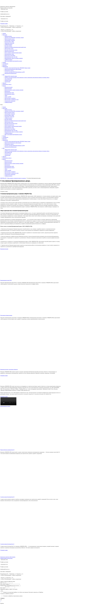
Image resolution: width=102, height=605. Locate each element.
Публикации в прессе (9, 70)
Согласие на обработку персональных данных (13, 595)
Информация (5, 66)
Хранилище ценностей (9, 43)
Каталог (4, 85)
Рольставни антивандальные (6, 315)
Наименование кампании (5, 585)
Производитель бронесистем (10, 73)
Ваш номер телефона (5, 584)
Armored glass (7, 81)
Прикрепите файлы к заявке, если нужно (8, 589)
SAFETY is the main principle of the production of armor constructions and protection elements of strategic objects (27, 77)
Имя (1, 582)
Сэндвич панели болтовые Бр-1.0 (7, 544)
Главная (4, 33)
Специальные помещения (10, 100)
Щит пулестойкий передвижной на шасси (13, 61)
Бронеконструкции (8, 87)
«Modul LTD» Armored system (11, 76)
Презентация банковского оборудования (13, 69)
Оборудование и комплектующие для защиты (16, 178)
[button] (30, 104)
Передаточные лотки (9, 48)
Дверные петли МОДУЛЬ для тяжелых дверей (14, 37)
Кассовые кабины (8, 45)
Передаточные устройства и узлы (11, 99)
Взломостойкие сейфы (9, 41)
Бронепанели (7, 91)
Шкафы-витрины (8, 36)
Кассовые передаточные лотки (11, 49)
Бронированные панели (9, 94)
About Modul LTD (8, 78)
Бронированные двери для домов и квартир (14, 58)
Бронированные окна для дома (11, 56)
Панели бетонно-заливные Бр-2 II (7, 449)
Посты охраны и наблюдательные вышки (13, 52)
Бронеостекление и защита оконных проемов (14, 89)
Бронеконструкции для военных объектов (9, 369)
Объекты (4, 83)
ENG (4, 74)
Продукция (5, 34)
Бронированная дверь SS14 (6, 280)
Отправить (2, 598)
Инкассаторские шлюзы (10, 38)
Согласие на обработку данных (7, 593)
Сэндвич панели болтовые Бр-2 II (7, 496)
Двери (6, 95)
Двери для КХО (8, 96)
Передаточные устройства (10, 98)
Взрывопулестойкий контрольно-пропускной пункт (15, 47)
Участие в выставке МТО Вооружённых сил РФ (15, 72)
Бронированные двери (9, 54)
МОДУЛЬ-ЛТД (3, 178)
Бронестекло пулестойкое (10, 55)
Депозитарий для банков (10, 40)
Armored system (8, 80)
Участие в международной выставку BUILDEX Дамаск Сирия (17, 67)
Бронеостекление (8, 88)
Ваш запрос (2, 587)
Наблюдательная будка (9, 51)
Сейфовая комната (8, 44)
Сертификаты (5, 63)
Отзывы (4, 62)
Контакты (5, 65)
